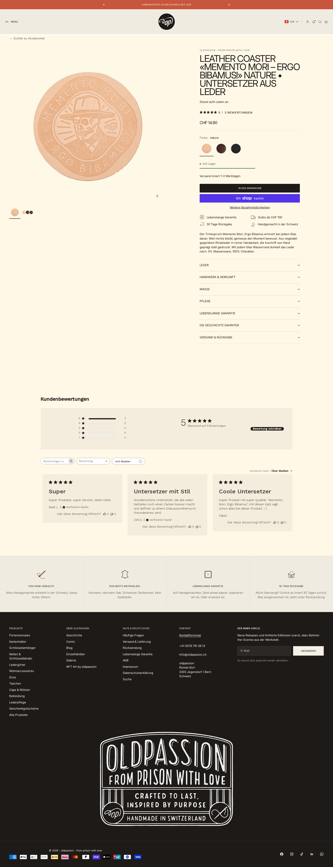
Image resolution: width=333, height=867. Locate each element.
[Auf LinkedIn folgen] (312, 854)
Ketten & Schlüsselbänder (20, 656)
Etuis (12, 677)
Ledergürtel (17, 665)
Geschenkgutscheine (24, 708)
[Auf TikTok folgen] (302, 854)
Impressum (130, 667)
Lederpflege (17, 702)
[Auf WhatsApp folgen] (322, 854)
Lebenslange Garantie (138, 654)
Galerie (71, 660)
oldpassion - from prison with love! (225, 50)
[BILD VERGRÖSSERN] (157, 196)
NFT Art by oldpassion (81, 667)
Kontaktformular (190, 635)
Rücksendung (132, 648)
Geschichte (74, 635)
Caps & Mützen (19, 690)
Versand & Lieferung (137, 641)
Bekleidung (17, 696)
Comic (70, 641)
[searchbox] (54, 461)
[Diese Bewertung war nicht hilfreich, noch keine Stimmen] (111, 514)
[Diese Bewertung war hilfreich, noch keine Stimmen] (104, 514)
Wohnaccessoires (21, 671)
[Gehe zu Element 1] (14, 212)
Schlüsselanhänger (22, 648)
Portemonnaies (19, 635)
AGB (126, 660)
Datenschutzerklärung (138, 673)
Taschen (15, 683)
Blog (69, 648)
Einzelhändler (75, 654)
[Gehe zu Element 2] (27, 212)
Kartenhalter (17, 641)
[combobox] (93, 461)
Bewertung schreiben (267, 428)
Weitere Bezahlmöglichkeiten (250, 207)
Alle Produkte (18, 715)
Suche (127, 679)
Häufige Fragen (133, 635)
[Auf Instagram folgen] (292, 854)
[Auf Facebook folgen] (282, 854)
